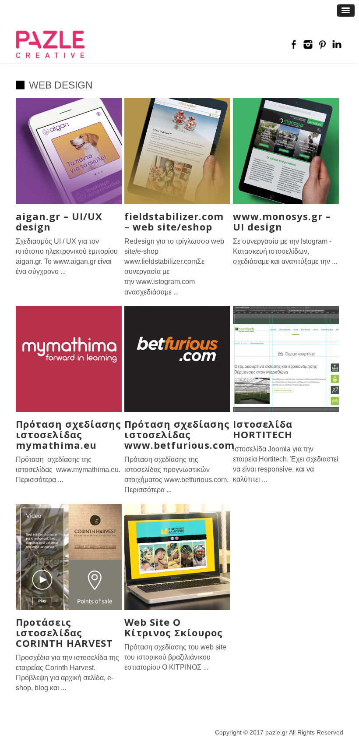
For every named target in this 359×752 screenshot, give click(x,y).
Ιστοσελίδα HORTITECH (262, 429)
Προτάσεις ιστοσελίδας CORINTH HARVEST (64, 632)
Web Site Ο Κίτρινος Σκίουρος (173, 627)
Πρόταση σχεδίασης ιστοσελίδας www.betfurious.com (179, 434)
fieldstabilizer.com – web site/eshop (174, 221)
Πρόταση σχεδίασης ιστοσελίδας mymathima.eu (68, 434)
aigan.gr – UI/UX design (59, 221)
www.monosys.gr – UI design (282, 221)
